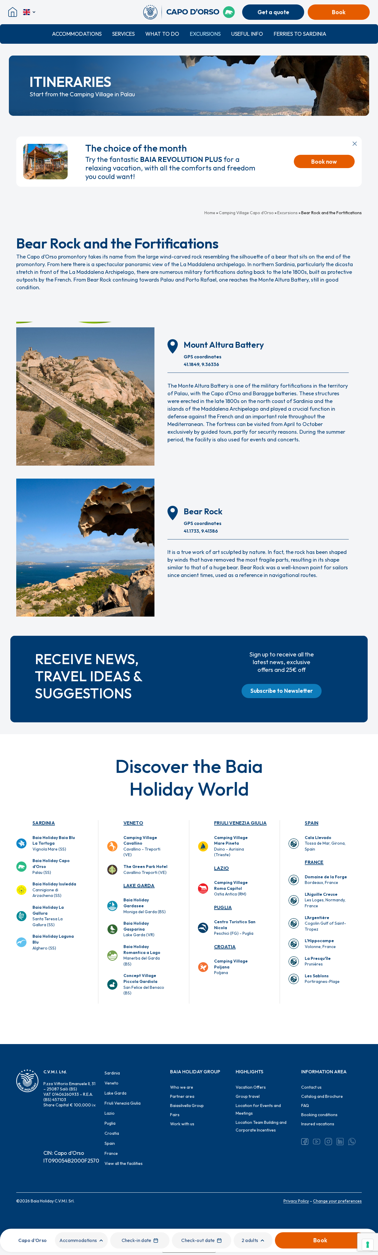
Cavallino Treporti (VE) (145, 869)
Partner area (182, 1096)
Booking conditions (319, 1114)
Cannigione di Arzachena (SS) (54, 889)
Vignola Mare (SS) (53, 843)
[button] (282, 691)
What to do (162, 33)
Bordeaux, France (326, 879)
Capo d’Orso (32, 1240)
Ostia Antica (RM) (231, 888)
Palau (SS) (51, 866)
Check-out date (198, 1240)
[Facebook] (304, 1141)
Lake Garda (139, 885)
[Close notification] (354, 143)
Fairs (175, 1114)
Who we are (181, 1087)
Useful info (247, 33)
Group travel (248, 1096)
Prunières (318, 961)
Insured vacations (317, 1123)
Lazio (221, 868)
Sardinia (43, 823)
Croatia (225, 947)
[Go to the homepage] (152, 12)
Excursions (205, 33)
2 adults (250, 1240)
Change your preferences (337, 1201)
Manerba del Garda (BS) (141, 955)
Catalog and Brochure (322, 1096)
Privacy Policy (296, 1201)
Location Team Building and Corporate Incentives (261, 1126)
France (314, 862)
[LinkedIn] (340, 1141)
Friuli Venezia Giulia (240, 823)
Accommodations (77, 33)
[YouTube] (316, 1141)
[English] (29, 12)
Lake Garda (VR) (138, 929)
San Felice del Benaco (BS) (143, 984)
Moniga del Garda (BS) (144, 905)
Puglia (223, 907)
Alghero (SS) (53, 942)
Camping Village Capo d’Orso (246, 212)
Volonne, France (320, 943)
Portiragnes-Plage (322, 978)
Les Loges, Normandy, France (325, 900)
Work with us (182, 1123)
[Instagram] (328, 1141)
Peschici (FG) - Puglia (234, 927)
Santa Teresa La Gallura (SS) (48, 916)
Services (123, 33)
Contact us (311, 1087)
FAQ (305, 1105)
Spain (311, 823)
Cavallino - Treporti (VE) (141, 846)
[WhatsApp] (352, 1141)
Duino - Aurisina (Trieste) (231, 846)
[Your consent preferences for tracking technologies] (367, 1244)
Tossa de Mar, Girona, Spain (325, 843)
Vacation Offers (251, 1087)
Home (209, 212)
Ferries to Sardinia (300, 33)
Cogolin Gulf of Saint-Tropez (325, 923)
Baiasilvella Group (187, 1105)
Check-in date (136, 1240)
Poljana (231, 966)
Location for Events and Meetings (258, 1109)
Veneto (133, 823)
